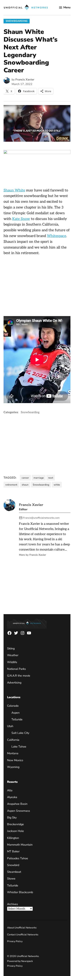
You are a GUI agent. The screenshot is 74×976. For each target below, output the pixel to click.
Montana (12, 753)
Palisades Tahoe (17, 858)
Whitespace (56, 236)
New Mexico (15, 760)
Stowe (11, 878)
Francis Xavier (24, 79)
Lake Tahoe (18, 746)
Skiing (11, 648)
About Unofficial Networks (22, 927)
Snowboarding (16, 21)
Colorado (13, 706)
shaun (25, 484)
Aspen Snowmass (18, 811)
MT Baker (13, 851)
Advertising (14, 682)
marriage (39, 477)
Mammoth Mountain (20, 845)
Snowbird (13, 865)
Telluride (16, 719)
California (13, 740)
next (50, 477)
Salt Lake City (20, 733)
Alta (9, 790)
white (57, 484)
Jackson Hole (15, 831)
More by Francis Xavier (32, 555)
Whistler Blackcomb (20, 892)
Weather (12, 655)
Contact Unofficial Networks (22, 934)
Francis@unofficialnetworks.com (41, 517)
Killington (13, 838)
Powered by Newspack (20, 961)
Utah (10, 726)
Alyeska (12, 797)
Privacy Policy (14, 941)
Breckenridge (15, 824)
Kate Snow (21, 219)
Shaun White (14, 190)
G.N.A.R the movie (18, 676)
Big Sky (12, 817)
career (25, 477)
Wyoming (13, 767)
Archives (12, 904)
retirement (11, 484)
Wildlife (12, 662)
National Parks (16, 669)
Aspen (15, 713)
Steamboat (14, 872)
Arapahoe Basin (17, 804)
